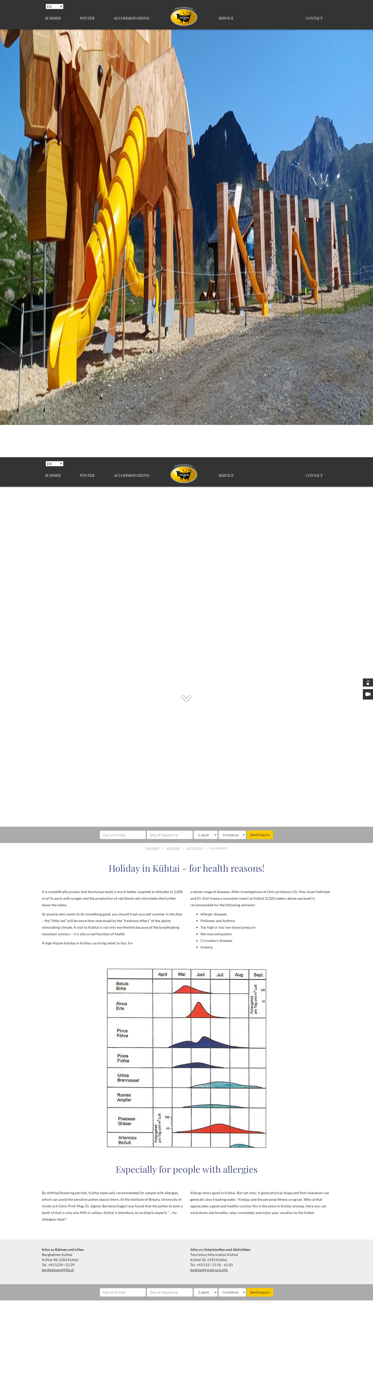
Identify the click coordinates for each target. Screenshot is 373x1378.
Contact (314, 18)
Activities (194, 848)
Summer (53, 18)
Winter (87, 18)
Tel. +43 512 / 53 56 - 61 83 (211, 1265)
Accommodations (131, 18)
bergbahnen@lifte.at (58, 1270)
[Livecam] (368, 694)
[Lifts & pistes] (368, 682)
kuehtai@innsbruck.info (209, 1270)
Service (226, 18)
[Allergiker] (186, 1058)
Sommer (152, 848)
